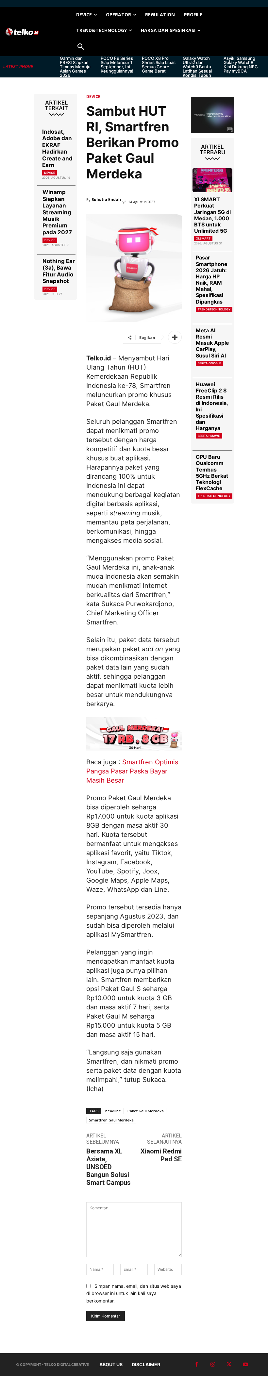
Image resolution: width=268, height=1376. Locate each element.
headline (113, 1110)
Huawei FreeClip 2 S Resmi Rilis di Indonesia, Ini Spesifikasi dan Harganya (212, 406)
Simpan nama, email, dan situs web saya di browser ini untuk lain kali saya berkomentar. (133, 1293)
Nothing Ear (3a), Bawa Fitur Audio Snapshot (58, 271)
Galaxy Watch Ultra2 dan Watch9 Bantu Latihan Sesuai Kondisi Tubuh (197, 67)
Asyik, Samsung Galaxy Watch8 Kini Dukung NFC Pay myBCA (241, 65)
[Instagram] (212, 1364)
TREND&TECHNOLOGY (214, 309)
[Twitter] (229, 1364)
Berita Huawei (209, 436)
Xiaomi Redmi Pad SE (161, 1155)
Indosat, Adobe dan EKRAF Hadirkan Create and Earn (57, 148)
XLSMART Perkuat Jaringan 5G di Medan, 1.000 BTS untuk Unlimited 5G (212, 215)
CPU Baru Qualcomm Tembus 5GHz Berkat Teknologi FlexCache (212, 472)
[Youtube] (245, 1364)
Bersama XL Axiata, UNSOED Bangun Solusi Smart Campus (108, 1166)
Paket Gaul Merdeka (145, 1110)
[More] (175, 337)
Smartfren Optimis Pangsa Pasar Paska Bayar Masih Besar (132, 771)
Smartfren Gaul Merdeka (111, 1120)
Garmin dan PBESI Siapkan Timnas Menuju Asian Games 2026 (75, 67)
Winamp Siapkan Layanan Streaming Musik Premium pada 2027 (57, 212)
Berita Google (209, 363)
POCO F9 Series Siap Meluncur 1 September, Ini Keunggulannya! (117, 65)
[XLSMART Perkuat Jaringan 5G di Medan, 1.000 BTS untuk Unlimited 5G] (212, 180)
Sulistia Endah (106, 199)
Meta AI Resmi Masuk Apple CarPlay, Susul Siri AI (212, 343)
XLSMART (203, 238)
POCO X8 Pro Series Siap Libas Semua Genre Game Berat (159, 65)
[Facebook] (196, 1364)
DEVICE (49, 172)
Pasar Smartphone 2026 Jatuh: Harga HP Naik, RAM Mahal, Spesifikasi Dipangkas (211, 279)
